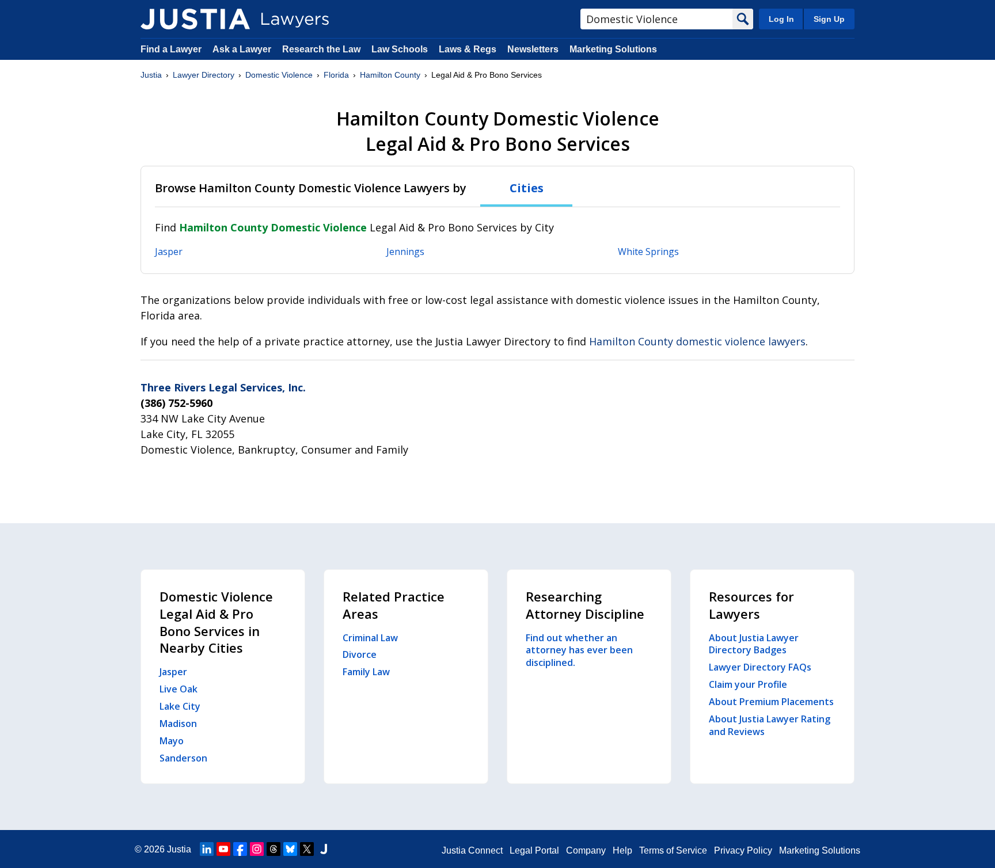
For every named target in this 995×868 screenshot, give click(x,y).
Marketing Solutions (613, 49)
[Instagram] (257, 849)
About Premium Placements (771, 701)
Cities (527, 188)
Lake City (179, 706)
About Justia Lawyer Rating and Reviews (769, 725)
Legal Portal (534, 850)
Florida (336, 74)
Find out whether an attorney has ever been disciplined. (579, 650)
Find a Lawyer (171, 49)
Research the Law (321, 49)
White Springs (648, 251)
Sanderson (183, 758)
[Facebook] (240, 849)
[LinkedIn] (207, 849)
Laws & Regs (467, 49)
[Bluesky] (290, 849)
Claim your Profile (748, 684)
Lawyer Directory (203, 74)
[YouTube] (223, 849)
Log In (781, 19)
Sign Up (829, 19)
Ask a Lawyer (243, 49)
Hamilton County (390, 74)
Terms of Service (673, 850)
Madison (178, 723)
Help (622, 850)
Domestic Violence (279, 74)
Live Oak (178, 689)
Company (586, 850)
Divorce (360, 654)
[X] (307, 849)
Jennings (405, 251)
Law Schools (399, 49)
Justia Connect (472, 850)
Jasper (169, 251)
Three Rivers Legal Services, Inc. (223, 387)
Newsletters (533, 49)
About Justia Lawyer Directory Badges (754, 644)
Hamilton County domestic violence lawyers (697, 341)
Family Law (366, 671)
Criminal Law (370, 637)
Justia (151, 74)
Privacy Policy (743, 850)
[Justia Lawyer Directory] (195, 19)
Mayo (171, 740)
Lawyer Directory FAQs (760, 667)
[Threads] (273, 849)
